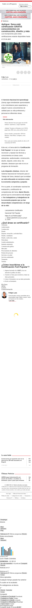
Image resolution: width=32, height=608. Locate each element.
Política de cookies (5, 495)
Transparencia (27, 495)
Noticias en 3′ (5, 534)
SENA (3, 286)
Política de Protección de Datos (19, 493)
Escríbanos (23, 498)
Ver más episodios (6, 563)
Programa (13, 4)
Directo (24, 534)
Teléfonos (17, 498)
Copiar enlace (5, 604)
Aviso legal (8, 493)
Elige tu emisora (24, 6)
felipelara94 (10, 77)
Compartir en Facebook (8, 596)
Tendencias (5, 21)
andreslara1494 (12, 77)
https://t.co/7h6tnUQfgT (13, 216)
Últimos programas (16, 534)
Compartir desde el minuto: (10, 607)
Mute (2, 527)
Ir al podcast (16, 563)
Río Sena (4, 284)
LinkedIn (25, 72)
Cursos (3, 288)
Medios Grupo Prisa (16, 508)
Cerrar (3, 575)
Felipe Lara (4, 77)
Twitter (21, 72)
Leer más (11, 300)
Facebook (18, 72)
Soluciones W (9, 498)
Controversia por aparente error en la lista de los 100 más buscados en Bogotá (12, 460)
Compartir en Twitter (7, 598)
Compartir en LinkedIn (7, 600)
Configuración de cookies (17, 495)
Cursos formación (7, 289)
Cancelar (9, 590)
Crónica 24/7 (4, 556)
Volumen (3, 528)
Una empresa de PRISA (16, 503)
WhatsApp (29, 72)
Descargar (3, 605)
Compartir (24, 563)
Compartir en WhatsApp (8, 602)
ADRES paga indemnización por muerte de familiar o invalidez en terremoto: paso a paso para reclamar (12, 478)
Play (2, 530)
